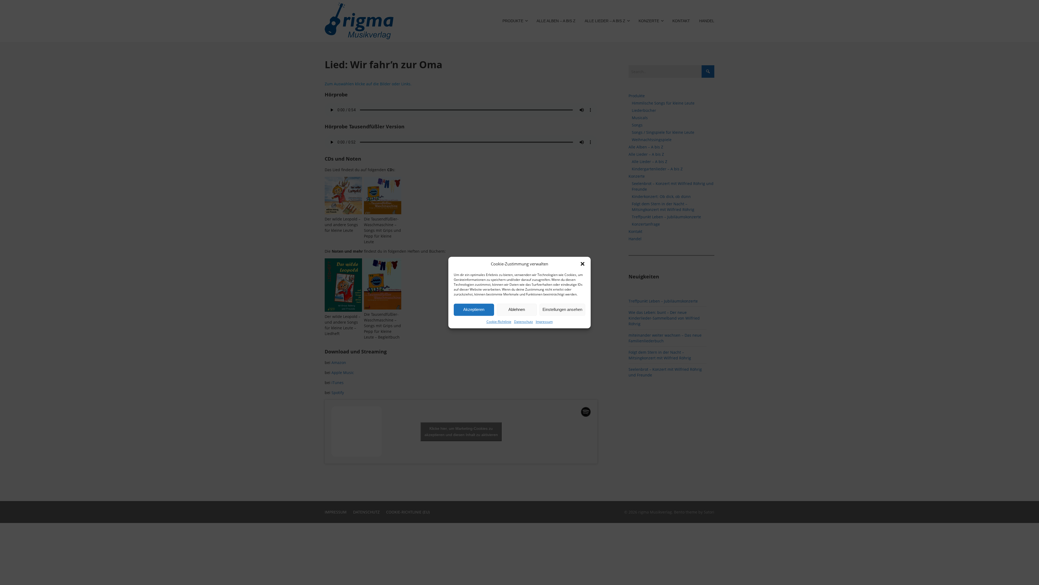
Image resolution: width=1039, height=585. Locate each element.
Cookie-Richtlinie (498, 321)
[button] (582, 264)
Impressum (544, 321)
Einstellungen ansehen (562, 309)
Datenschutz (523, 321)
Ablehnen (516, 309)
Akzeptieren (473, 309)
